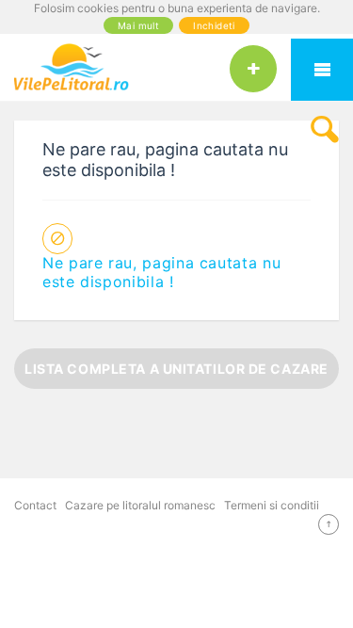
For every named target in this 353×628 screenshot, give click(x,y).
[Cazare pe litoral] (176, 66)
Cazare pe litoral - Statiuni (322, 70)
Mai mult (138, 25)
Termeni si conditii (271, 505)
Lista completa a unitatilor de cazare (176, 369)
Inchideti (214, 25)
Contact (35, 505)
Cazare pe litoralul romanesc (140, 505)
